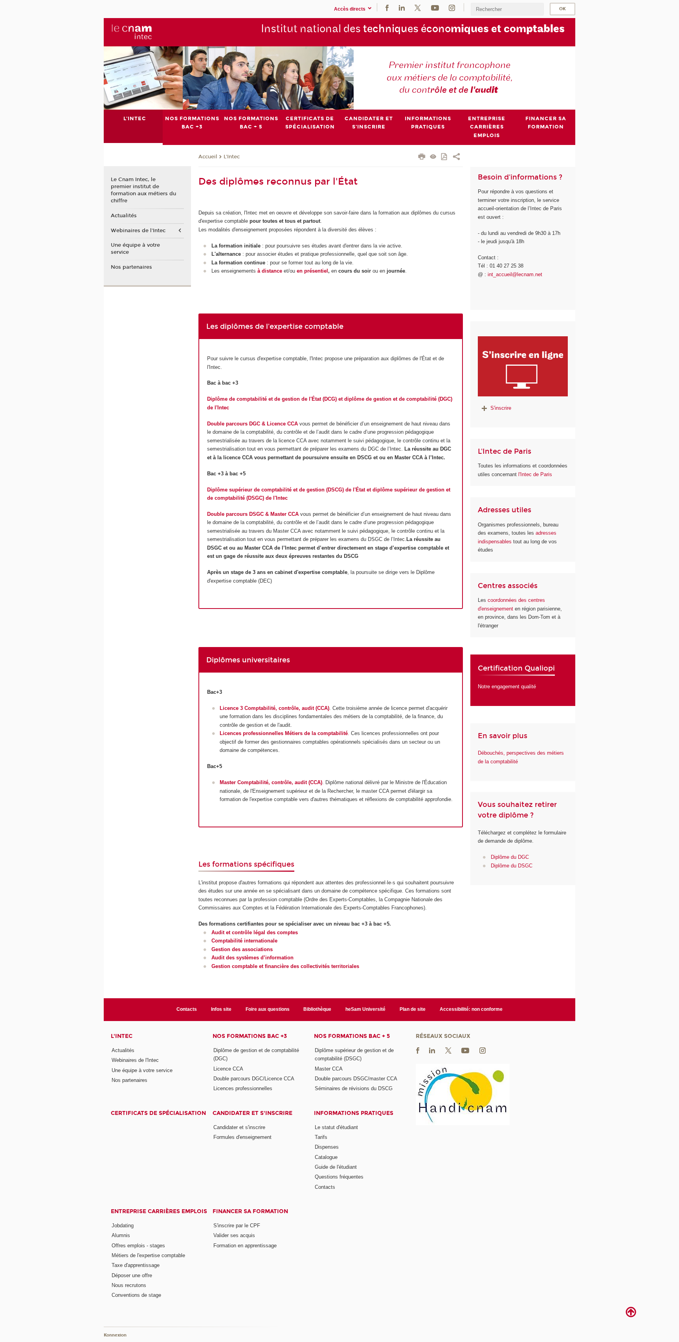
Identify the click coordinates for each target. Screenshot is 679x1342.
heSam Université (365, 1009)
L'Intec (232, 157)
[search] (507, 9)
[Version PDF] (444, 157)
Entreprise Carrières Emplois (159, 1211)
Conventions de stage (136, 1295)
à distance (269, 271)
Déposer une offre (132, 1275)
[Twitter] (417, 7)
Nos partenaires (131, 267)
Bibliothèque (317, 1009)
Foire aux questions (268, 1009)
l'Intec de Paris (535, 474)
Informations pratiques (353, 1113)
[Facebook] (387, 7)
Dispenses (327, 1147)
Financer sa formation (250, 1211)
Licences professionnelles (242, 1088)
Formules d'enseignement (242, 1137)
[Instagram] (451, 7)
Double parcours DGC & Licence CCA (253, 424)
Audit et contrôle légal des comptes (254, 932)
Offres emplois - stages (138, 1245)
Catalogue (326, 1157)
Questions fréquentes (339, 1177)
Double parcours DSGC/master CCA (356, 1079)
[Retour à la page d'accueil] (131, 32)
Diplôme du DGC (510, 857)
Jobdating (123, 1225)
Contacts (186, 1009)
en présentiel (312, 271)
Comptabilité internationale (244, 941)
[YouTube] (435, 7)
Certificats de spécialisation (158, 1113)
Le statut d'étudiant (336, 1127)
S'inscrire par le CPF (236, 1225)
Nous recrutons (129, 1285)
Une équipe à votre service (135, 248)
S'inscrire (500, 408)
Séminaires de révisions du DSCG (354, 1088)
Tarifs (321, 1137)
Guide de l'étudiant (336, 1167)
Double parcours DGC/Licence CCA (253, 1079)
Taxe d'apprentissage (136, 1265)
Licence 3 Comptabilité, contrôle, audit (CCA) (274, 708)
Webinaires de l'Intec (138, 230)
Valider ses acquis (234, 1235)
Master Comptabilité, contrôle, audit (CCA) (271, 782)
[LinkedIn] (401, 7)
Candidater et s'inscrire (252, 1113)
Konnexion (115, 1335)
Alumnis (121, 1235)
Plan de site (413, 1009)
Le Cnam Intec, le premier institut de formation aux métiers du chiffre (143, 190)
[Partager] (456, 157)
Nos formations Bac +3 (250, 1036)
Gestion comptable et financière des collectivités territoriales (285, 966)
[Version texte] (433, 157)
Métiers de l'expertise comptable (148, 1255)
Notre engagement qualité (507, 686)
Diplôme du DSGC (511, 866)
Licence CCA (228, 1069)
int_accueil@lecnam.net (515, 274)
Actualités (124, 216)
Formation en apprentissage (245, 1245)
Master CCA (329, 1069)
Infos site (221, 1009)
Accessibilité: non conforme (471, 1009)
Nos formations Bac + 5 (352, 1036)
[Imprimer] (421, 157)
